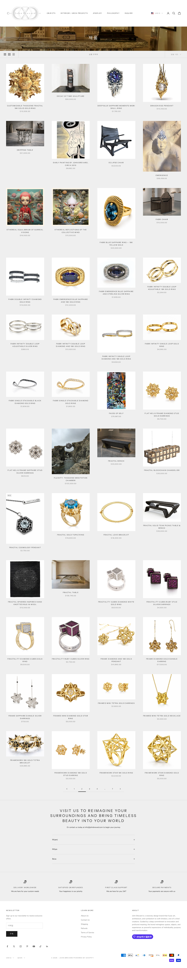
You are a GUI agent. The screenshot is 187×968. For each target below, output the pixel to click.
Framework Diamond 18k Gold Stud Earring (70, 774)
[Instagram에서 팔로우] (20, 946)
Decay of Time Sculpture (70, 96)
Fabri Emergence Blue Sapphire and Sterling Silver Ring (116, 292)
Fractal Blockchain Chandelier (162, 470)
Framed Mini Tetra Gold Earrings (116, 703)
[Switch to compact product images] (13, 54)
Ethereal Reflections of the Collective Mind (71, 231)
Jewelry (97, 13)
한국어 (20, 958)
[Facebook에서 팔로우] (7, 946)
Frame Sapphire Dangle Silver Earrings (25, 717)
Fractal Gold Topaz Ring (70, 535)
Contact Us (85, 920)
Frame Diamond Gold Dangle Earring (162, 660)
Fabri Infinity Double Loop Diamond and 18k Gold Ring (70, 345)
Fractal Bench (116, 461)
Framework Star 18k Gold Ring (116, 773)
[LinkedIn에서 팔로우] (47, 946)
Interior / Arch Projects (74, 13)
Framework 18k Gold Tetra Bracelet (25, 761)
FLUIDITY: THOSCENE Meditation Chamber (71, 479)
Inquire (129, 13)
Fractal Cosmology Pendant (25, 547)
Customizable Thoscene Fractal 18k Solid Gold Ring (25, 107)
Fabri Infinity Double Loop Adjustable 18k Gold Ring (161, 288)
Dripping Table (25, 150)
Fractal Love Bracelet (116, 535)
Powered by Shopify (84, 958)
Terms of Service (87, 932)
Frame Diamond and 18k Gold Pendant (116, 660)
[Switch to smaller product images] (9, 54)
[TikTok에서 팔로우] (40, 946)
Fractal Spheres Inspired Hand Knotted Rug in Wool (25, 603)
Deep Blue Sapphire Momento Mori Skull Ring (116, 107)
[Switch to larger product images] (5, 54)
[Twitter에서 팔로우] (14, 946)
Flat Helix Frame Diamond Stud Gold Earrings (162, 414)
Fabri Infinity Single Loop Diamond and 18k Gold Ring (116, 357)
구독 (12, 934)
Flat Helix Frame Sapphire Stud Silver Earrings (25, 471)
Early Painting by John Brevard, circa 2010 (70, 164)
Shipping (84, 924)
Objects (51, 13)
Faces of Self (116, 413)
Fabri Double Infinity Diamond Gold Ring (25, 300)
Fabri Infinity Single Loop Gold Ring (162, 345)
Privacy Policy (86, 937)
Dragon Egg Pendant (162, 106)
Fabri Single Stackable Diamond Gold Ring (70, 402)
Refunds (84, 928)
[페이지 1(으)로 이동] (67, 789)
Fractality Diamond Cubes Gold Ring (25, 660)
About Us (85, 916)
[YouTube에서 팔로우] (34, 946)
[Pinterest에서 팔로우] (27, 946)
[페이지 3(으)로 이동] (120, 789)
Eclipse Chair (116, 163)
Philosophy (113, 13)
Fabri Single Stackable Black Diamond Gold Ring (25, 402)
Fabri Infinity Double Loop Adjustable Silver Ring (25, 345)
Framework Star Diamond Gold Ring (162, 774)
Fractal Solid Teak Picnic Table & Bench (162, 527)
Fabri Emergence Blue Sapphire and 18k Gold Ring (70, 300)
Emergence (162, 175)
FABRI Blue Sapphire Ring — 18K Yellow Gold (116, 243)
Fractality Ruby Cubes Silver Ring (70, 659)
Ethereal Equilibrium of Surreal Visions (25, 231)
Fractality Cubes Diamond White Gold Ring (116, 603)
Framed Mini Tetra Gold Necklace (162, 716)
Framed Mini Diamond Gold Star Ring (70, 717)
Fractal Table (71, 592)
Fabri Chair (162, 219)
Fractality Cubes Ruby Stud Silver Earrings (162, 603)
